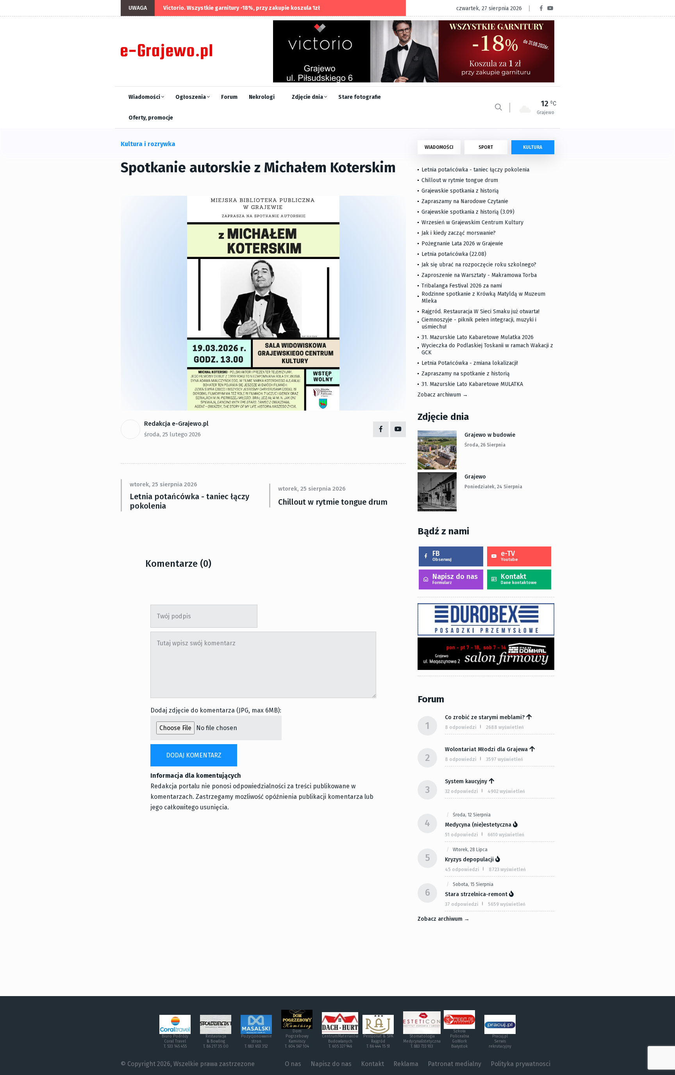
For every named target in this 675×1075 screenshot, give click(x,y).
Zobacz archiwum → (443, 394)
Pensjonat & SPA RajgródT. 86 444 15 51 (378, 1041)
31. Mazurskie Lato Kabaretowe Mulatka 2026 (477, 337)
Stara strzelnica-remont (476, 894)
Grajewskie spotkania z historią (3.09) (467, 212)
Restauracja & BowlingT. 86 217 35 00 (216, 1041)
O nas (293, 1064)
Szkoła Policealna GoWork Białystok (459, 1039)
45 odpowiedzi (462, 869)
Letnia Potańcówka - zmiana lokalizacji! (469, 363)
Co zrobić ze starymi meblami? (485, 717)
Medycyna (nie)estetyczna (478, 824)
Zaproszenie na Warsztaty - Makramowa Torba (479, 275)
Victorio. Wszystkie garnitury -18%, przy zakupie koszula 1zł (241, 8)
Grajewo (475, 476)
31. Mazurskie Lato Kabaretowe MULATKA (472, 384)
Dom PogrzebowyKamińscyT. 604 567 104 (297, 1039)
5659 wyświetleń (506, 904)
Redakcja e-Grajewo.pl (176, 423)
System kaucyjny (466, 781)
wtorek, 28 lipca (470, 849)
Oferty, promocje (151, 117)
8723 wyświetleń (507, 869)
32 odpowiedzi (461, 791)
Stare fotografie (359, 97)
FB (442, 555)
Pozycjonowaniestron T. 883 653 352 (256, 1041)
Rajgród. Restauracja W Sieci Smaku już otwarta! (480, 311)
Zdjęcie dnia (308, 97)
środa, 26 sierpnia (484, 445)
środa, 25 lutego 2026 (172, 434)
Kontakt (519, 578)
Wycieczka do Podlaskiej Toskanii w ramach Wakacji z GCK (487, 349)
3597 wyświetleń (504, 759)
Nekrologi (262, 97)
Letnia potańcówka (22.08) (453, 254)
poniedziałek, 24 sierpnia (493, 486)
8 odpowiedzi (461, 727)
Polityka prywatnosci (520, 1064)
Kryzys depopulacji (469, 859)
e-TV (509, 555)
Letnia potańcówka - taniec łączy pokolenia (189, 501)
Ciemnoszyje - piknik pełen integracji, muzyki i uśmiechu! (478, 323)
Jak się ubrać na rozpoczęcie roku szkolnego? (478, 264)
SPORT (486, 147)
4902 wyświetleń (506, 791)
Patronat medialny (454, 1064)
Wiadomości (145, 97)
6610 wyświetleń (506, 835)
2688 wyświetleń (505, 727)
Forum (229, 97)
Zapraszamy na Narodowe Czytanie (464, 201)
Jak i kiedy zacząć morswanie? (458, 233)
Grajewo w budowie (489, 435)
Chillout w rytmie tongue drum (333, 502)
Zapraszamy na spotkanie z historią (465, 373)
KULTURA (532, 147)
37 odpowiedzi (462, 904)
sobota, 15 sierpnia (473, 884)
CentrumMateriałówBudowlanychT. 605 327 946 (340, 1041)
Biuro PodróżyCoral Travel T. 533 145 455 (175, 1041)
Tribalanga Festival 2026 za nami (461, 285)
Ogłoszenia (191, 97)
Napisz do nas (455, 578)
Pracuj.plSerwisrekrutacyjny (500, 1041)
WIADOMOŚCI (439, 147)
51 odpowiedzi (461, 835)
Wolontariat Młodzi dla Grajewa (486, 749)
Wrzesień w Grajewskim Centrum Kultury (472, 222)
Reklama (405, 1064)
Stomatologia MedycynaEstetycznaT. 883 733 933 (422, 1041)
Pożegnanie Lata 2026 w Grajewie (462, 243)
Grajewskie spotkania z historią (460, 191)
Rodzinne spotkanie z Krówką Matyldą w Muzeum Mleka (483, 297)
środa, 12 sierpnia (472, 815)
